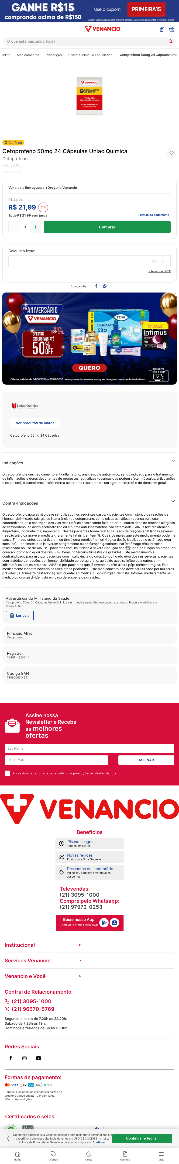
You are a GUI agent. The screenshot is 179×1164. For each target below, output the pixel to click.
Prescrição (54, 55)
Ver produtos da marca (35, 423)
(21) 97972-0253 (81, 907)
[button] (136, 463)
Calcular (158, 261)
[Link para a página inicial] (6, 55)
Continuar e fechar (142, 1138)
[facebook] (96, 286)
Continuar (99, 1142)
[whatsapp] (105, 286)
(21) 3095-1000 (80, 895)
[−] (14, 227)
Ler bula (23, 615)
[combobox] (89, 41)
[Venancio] (89, 809)
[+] (35, 227)
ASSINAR (146, 760)
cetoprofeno (15, 158)
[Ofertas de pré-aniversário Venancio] (89, 337)
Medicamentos (28, 55)
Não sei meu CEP (159, 271)
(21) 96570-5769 (33, 1009)
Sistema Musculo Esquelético (90, 55)
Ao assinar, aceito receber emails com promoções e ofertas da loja (65, 773)
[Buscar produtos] (171, 41)
